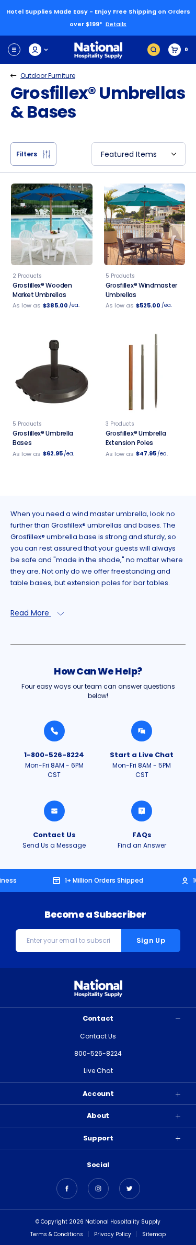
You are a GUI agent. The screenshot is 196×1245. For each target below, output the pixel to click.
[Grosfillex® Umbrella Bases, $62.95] (52, 373)
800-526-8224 (98, 1053)
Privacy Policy (112, 1234)
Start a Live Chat (142, 755)
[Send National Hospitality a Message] (54, 811)
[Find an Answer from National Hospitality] (141, 811)
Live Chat (98, 1070)
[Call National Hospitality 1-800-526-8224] (54, 731)
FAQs (142, 835)
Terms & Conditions (56, 1234)
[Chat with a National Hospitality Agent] (141, 731)
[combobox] (138, 154)
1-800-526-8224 (54, 755)
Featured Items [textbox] (129, 154)
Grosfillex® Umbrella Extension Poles (136, 438)
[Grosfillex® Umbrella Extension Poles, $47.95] (145, 373)
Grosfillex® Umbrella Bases (43, 438)
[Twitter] (129, 1188)
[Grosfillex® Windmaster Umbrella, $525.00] (145, 224)
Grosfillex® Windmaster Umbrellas (141, 290)
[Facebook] (66, 1188)
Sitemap (154, 1234)
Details (116, 24)
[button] (33, 154)
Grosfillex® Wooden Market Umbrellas (42, 290)
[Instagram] (98, 1188)
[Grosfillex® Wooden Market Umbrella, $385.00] (52, 224)
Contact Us (54, 835)
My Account (39, 50)
